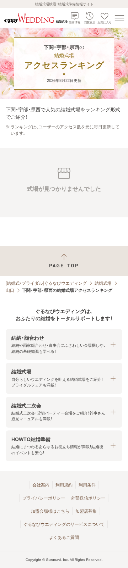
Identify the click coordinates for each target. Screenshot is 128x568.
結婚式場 (103, 283)
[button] (64, 344)
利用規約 (64, 485)
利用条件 (87, 485)
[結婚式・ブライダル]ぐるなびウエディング (46, 283)
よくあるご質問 (64, 537)
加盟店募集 (86, 511)
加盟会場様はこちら (50, 511)
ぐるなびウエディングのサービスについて (64, 524)
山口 (10, 290)
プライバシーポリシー (43, 498)
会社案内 (40, 485)
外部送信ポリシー (88, 498)
